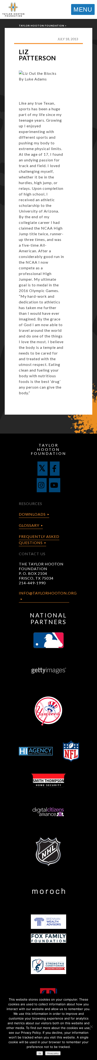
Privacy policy (53, 1053)
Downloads (32, 514)
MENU (82, 9)
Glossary (29, 525)
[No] (91, 1026)
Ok (40, 1053)
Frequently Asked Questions (39, 539)
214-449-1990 (32, 583)
